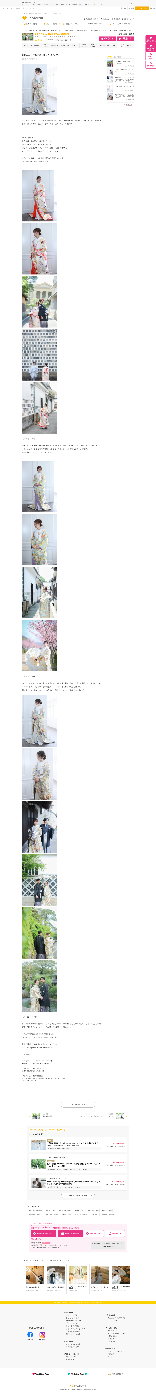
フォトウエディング (141, 8)
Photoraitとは (112, 1330)
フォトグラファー (103, 45)
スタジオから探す (72, 1347)
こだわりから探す (72, 1318)
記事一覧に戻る (80, 1104)
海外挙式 (131, 8)
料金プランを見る (151, 57)
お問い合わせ (112, 1336)
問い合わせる (36, 1239)
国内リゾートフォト (73, 24)
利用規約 (111, 1354)
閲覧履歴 (117, 19)
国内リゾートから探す (74, 1334)
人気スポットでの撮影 (35, 1210)
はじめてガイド (129, 19)
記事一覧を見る (127, 105)
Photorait (78, 1386)
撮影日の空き (150, 49)
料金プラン (54, 45)
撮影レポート (92, 45)
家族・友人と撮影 (93, 1210)
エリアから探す (71, 1315)
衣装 (113, 45)
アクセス (129, 45)
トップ (26, 45)
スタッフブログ (121, 45)
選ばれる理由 (35, 45)
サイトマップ (112, 1341)
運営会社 (111, 1339)
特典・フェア (65, 45)
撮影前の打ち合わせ (52, 1214)
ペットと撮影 (107, 1210)
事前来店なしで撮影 (35, 1214)
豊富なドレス (51, 1210)
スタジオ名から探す (73, 1331)
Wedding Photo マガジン (121, 24)
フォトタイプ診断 (72, 1326)
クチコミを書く (62, 40)
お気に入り (70, 1359)
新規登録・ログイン (92, 19)
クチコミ (75, 45)
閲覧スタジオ (71, 1357)
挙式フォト (95, 1214)
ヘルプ (110, 1357)
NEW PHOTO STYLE (96, 24)
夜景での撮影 (67, 1214)
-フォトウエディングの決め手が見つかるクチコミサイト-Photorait (32, 18)
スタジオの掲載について (116, 1333)
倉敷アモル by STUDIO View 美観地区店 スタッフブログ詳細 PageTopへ (79, 1302)
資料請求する (150, 65)
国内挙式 (123, 8)
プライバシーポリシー (116, 1351)
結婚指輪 (152, 8)
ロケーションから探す (74, 1344)
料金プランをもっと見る (78, 1195)
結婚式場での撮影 (65, 1210)
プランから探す (71, 1323)
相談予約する (151, 40)
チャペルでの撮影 (108, 1214)
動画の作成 (79, 1210)
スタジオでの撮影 (81, 1214)
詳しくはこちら (98, 4)
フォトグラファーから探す (75, 1329)
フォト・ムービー (45, 45)
